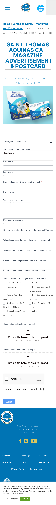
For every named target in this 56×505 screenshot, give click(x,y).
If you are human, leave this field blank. (24, 389)
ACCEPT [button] (25, 499)
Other (34, 311)
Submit (9, 402)
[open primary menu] (7, 7)
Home (6, 24)
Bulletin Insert (37, 283)
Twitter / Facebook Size (15, 283)
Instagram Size (12, 287)
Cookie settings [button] (11, 499)
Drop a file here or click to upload (28, 337)
